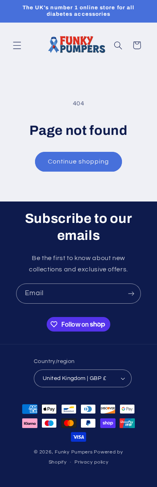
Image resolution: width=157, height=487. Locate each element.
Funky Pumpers (74, 452)
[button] (17, 45)
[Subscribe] (131, 293)
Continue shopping (78, 161)
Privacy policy (91, 462)
